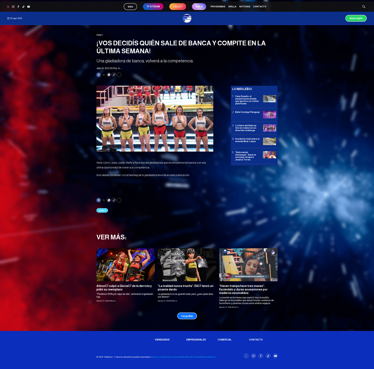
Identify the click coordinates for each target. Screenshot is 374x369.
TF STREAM (153, 6)
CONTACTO (259, 6)
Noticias (244, 6)
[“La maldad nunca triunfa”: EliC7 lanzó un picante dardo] (187, 264)
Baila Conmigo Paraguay (247, 112)
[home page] (187, 18)
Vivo (130, 7)
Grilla (232, 6)
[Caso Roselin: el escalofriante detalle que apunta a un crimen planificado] (269, 99)
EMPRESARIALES (196, 339)
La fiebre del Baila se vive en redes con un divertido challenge (245, 128)
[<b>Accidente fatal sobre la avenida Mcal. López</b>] (269, 141)
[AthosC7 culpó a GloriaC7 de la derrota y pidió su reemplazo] (125, 264)
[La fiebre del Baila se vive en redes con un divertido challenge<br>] (269, 128)
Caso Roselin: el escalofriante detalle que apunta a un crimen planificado (247, 100)
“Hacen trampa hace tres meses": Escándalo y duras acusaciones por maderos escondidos (243, 289)
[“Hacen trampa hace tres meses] (248, 264)
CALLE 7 (177, 6)
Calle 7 (99, 35)
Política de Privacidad (193, 357)
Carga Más (187, 316)
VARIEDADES (162, 339)
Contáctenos (210, 357)
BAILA (199, 6)
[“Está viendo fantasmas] (269, 155)
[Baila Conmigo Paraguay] (269, 114)
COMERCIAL (225, 339)
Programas (218, 6)
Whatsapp (356, 18)
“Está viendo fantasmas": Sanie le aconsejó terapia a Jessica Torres (245, 156)
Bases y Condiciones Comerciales (166, 357)
